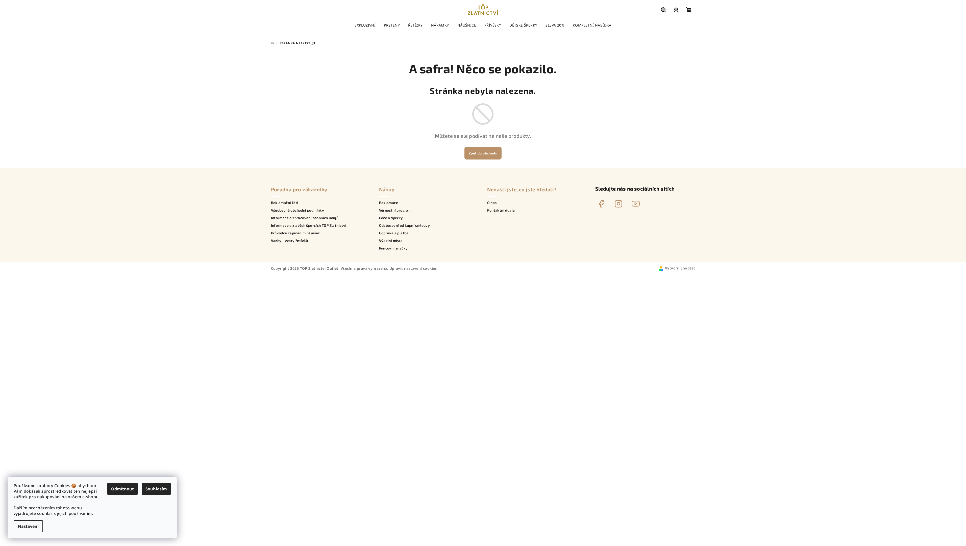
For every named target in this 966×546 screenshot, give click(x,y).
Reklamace (388, 202)
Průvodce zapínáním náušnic (295, 233)
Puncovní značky (393, 248)
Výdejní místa (391, 240)
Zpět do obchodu (483, 153)
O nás (492, 202)
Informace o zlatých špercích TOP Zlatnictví (308, 225)
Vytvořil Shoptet (680, 268)
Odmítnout (122, 489)
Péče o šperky (391, 218)
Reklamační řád (284, 202)
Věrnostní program (395, 210)
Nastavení (28, 526)
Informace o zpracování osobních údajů (305, 218)
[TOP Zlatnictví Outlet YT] (636, 204)
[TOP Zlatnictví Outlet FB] (601, 204)
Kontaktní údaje (501, 210)
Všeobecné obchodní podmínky (297, 210)
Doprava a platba (394, 233)
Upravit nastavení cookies (413, 268)
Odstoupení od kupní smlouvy (404, 225)
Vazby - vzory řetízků (289, 240)
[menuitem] (365, 25)
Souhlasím (156, 489)
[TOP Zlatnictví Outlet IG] (618, 204)
